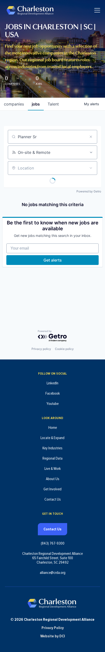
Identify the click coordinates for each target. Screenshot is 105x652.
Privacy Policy (53, 628)
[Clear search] (90, 136)
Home (52, 428)
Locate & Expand (52, 438)
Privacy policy (41, 349)
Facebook (52, 393)
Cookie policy (64, 349)
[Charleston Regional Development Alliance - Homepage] (30, 10)
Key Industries (52, 448)
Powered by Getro (88, 191)
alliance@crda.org (52, 573)
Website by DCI (52, 636)
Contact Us (52, 499)
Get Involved (52, 489)
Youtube (52, 404)
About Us (52, 479)
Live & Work (52, 469)
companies (14, 104)
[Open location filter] (90, 168)
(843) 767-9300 (52, 543)
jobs (36, 104)
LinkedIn (52, 383)
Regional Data (52, 458)
